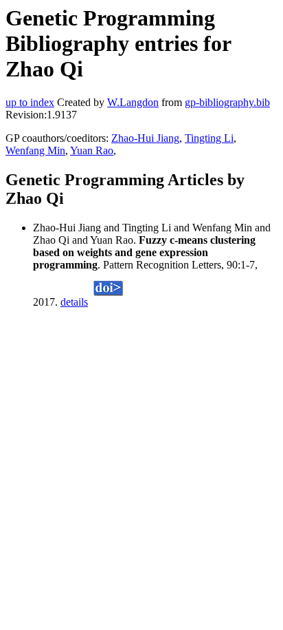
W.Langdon (133, 102)
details (74, 302)
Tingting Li (209, 138)
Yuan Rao (91, 150)
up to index (29, 102)
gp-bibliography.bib (227, 102)
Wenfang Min (35, 150)
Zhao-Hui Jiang (145, 138)
